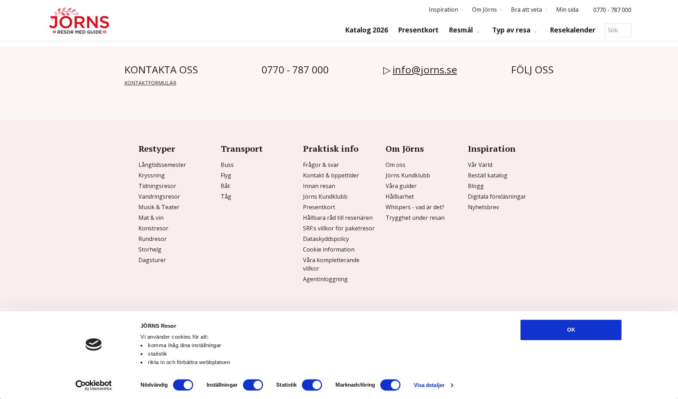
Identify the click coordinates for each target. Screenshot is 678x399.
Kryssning (151, 175)
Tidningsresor (157, 186)
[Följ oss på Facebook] (516, 85)
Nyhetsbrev (483, 207)
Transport (242, 148)
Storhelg (149, 249)
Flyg (226, 175)
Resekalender (572, 30)
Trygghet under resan (415, 218)
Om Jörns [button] (484, 9)
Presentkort (418, 30)
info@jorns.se (425, 69)
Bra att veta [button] (526, 9)
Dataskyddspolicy (326, 239)
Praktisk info (330, 148)
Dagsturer (152, 260)
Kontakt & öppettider (331, 175)
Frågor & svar (321, 165)
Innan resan (319, 186)
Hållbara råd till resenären (338, 218)
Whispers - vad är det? (415, 207)
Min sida (567, 9)
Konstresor (153, 228)
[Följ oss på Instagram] (527, 85)
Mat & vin (150, 218)
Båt (225, 186)
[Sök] (626, 30)
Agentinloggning (325, 279)
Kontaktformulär (150, 82)
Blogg (476, 186)
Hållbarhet (400, 196)
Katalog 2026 (366, 30)
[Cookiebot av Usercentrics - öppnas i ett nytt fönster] (94, 385)
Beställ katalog (487, 175)
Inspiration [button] (443, 9)
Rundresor (152, 239)
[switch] (253, 385)
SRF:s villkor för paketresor (339, 228)
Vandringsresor (159, 196)
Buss (227, 165)
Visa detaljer (429, 385)
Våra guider (401, 186)
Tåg (226, 196)
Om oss (395, 165)
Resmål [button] (462, 30)
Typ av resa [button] (512, 30)
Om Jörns (405, 148)
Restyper (156, 148)
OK (571, 330)
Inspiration (492, 148)
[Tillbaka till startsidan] (79, 20)
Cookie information (329, 249)
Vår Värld (480, 165)
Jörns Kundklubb (325, 196)
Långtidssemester (162, 165)
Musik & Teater (158, 207)
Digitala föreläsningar (497, 196)
